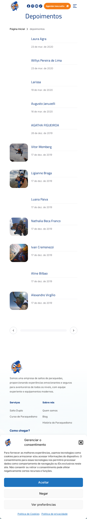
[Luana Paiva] (19, 203)
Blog (45, 416)
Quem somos (49, 410)
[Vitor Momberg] (19, 153)
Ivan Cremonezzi (42, 247)
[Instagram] (32, 6)
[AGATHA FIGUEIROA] (19, 128)
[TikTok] (40, 6)
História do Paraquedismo (57, 422)
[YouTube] (36, 6)
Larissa (36, 82)
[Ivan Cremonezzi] (19, 253)
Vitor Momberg (41, 146)
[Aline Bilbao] (19, 277)
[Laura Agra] (19, 42)
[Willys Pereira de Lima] (19, 64)
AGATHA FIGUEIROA (45, 125)
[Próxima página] (73, 330)
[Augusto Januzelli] (19, 107)
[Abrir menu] (74, 6)
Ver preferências (43, 504)
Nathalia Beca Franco (45, 220)
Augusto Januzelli (43, 103)
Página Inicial (17, 28)
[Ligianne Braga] (19, 179)
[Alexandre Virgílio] (19, 301)
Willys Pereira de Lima (46, 60)
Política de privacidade (54, 513)
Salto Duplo (16, 410)
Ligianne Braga (41, 173)
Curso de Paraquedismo (23, 416)
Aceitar (43, 482)
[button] (81, 442)
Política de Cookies (28, 513)
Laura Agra (38, 38)
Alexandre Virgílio (43, 295)
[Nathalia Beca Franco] (19, 227)
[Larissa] (19, 85)
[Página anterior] (13, 330)
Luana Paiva (39, 199)
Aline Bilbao (39, 273)
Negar (43, 493)
